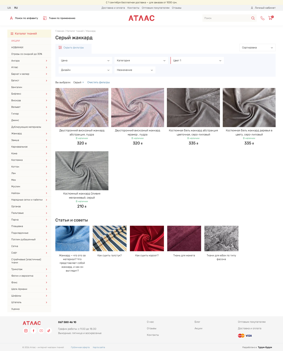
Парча (15, 219)
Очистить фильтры (98, 82)
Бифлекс (16, 93)
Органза (16, 206)
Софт (14, 252)
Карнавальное (19, 146)
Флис (14, 282)
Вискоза (16, 100)
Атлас (14, 67)
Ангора (15, 60)
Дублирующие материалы (26, 126)
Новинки (17, 47)
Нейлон (15, 193)
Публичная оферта (80, 347)
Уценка (15, 308)
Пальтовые (17, 212)
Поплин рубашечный (23, 239)
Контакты (133, 7)
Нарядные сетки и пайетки (27, 199)
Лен (13, 173)
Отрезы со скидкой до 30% (26, 54)
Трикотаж (16, 269)
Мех (13, 179)
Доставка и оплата (113, 7)
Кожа (14, 153)
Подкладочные (19, 232)
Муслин (15, 186)
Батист (15, 80)
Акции (15, 40)
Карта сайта (99, 347)
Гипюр (15, 113)
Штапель (16, 302)
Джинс (15, 120)
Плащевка (17, 226)
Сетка (14, 246)
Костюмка (17, 159)
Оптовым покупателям (156, 7)
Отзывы (176, 7)
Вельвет (15, 106)
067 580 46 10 (67, 322)
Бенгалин (16, 87)
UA (9, 7)
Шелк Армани (19, 289)
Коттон (15, 166)
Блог (197, 321)
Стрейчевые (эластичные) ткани (26, 261)
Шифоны (16, 295)
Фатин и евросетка (22, 275)
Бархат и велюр (20, 73)
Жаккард (16, 133)
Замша (15, 140)
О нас (150, 321)
